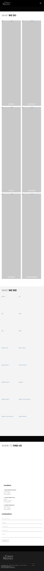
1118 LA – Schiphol (7, 493)
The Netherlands (7, 494)
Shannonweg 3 (7, 491)
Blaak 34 (5, 499)
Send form (5, 540)
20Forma (16, 565)
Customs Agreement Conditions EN (8, 567)
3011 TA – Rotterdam (8, 500)
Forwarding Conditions (5, 566)
